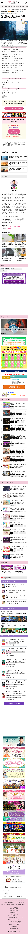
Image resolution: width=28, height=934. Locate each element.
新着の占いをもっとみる (14, 703)
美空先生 (13, 376)
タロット (24, 414)
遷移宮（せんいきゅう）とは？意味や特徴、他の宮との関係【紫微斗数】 (18, 539)
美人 (23, 496)
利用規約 (23, 144)
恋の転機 (10, 686)
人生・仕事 (22, 6)
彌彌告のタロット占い (14, 928)
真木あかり (8, 651)
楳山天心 (8, 662)
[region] (14, 328)
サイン (15, 503)
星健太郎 (8, 684)
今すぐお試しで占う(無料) (14, 108)
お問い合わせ (23, 904)
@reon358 (9, 228)
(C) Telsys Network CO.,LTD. (14, 931)
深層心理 (21, 489)
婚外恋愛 (8, 675)
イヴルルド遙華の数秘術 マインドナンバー (14, 917)
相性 (25, 438)
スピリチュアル (13, 505)
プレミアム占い (4, 11)
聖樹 (7, 642)
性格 (17, 496)
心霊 (17, 557)
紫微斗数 (19, 542)
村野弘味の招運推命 (14, 910)
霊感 (19, 557)
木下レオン (4, 13)
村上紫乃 (22, 476)
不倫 (20, 673)
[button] (14, 327)
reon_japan (10, 229)
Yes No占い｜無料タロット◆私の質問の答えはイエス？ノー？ (13, 330)
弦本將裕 (19, 406)
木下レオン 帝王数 (14, 908)
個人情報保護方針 (13, 144)
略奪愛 (23, 673)
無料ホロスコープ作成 (15, 442)
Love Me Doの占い (14, 912)
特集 (18, 443)
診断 (11, 489)
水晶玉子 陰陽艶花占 (14, 914)
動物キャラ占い (20, 511)
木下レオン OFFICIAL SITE (14, 226)
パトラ (24, 430)
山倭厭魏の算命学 (14, 926)
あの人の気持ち (18, 428)
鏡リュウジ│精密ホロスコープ (14, 915)
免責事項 (6, 902)
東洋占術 (12, 662)
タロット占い (3, 333)
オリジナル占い (15, 651)
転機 (18, 642)
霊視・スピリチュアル (13, 673)
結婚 (14, 6)
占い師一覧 (21, 902)
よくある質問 (17, 904)
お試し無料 (10, 13)
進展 (22, 11)
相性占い (12, 438)
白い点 (24, 518)
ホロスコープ (22, 443)
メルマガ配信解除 (10, 904)
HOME (2, 6)
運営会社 (3, 904)
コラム (6, 6)
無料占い (10, 6)
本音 (19, 430)
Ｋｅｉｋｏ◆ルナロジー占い (14, 919)
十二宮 (23, 542)
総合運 (14, 642)
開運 (11, 534)
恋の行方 (13, 664)
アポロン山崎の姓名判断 (14, 924)
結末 (10, 653)
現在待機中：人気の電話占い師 (15, 374)
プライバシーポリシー (13, 902)
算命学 (12, 684)
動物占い (23, 406)
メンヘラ (17, 489)
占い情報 (20, 496)
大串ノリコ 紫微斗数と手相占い (14, 921)
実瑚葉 (7, 695)
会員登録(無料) (7, 136)
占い (12, 11)
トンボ (22, 503)
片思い (17, 6)
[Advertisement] (14, 299)
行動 (7, 686)
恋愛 (15, 13)
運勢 (25, 542)
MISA (7, 673)
